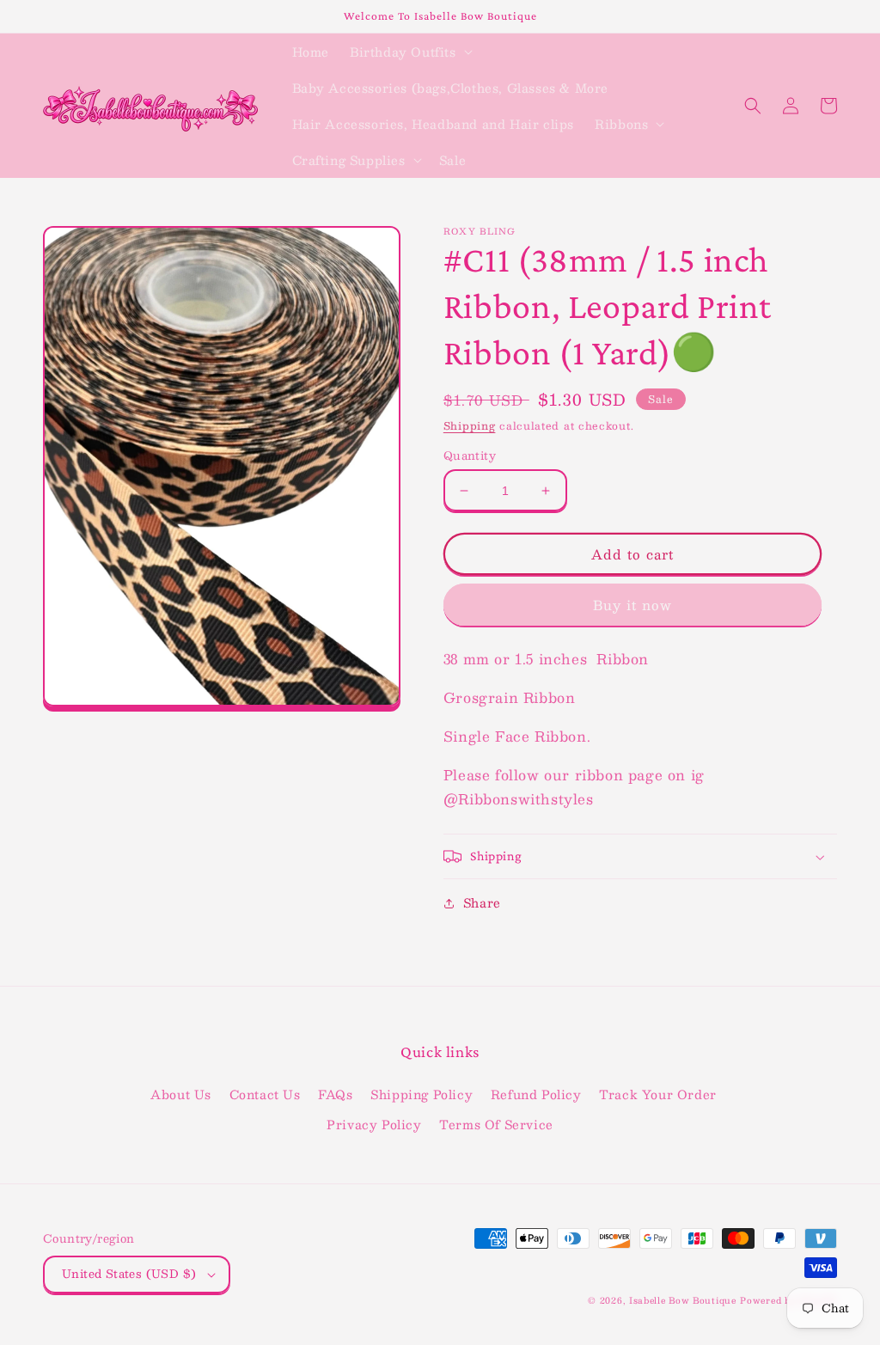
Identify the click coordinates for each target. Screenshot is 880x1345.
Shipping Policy (421, 1094)
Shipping (469, 425)
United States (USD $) (129, 1273)
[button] (409, 52)
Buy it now (632, 604)
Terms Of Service (496, 1124)
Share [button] (482, 902)
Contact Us (265, 1094)
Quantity (469, 456)
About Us (180, 1094)
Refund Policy (536, 1094)
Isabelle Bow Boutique (682, 1300)
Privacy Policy (374, 1124)
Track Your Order (658, 1094)
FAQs (335, 1094)
